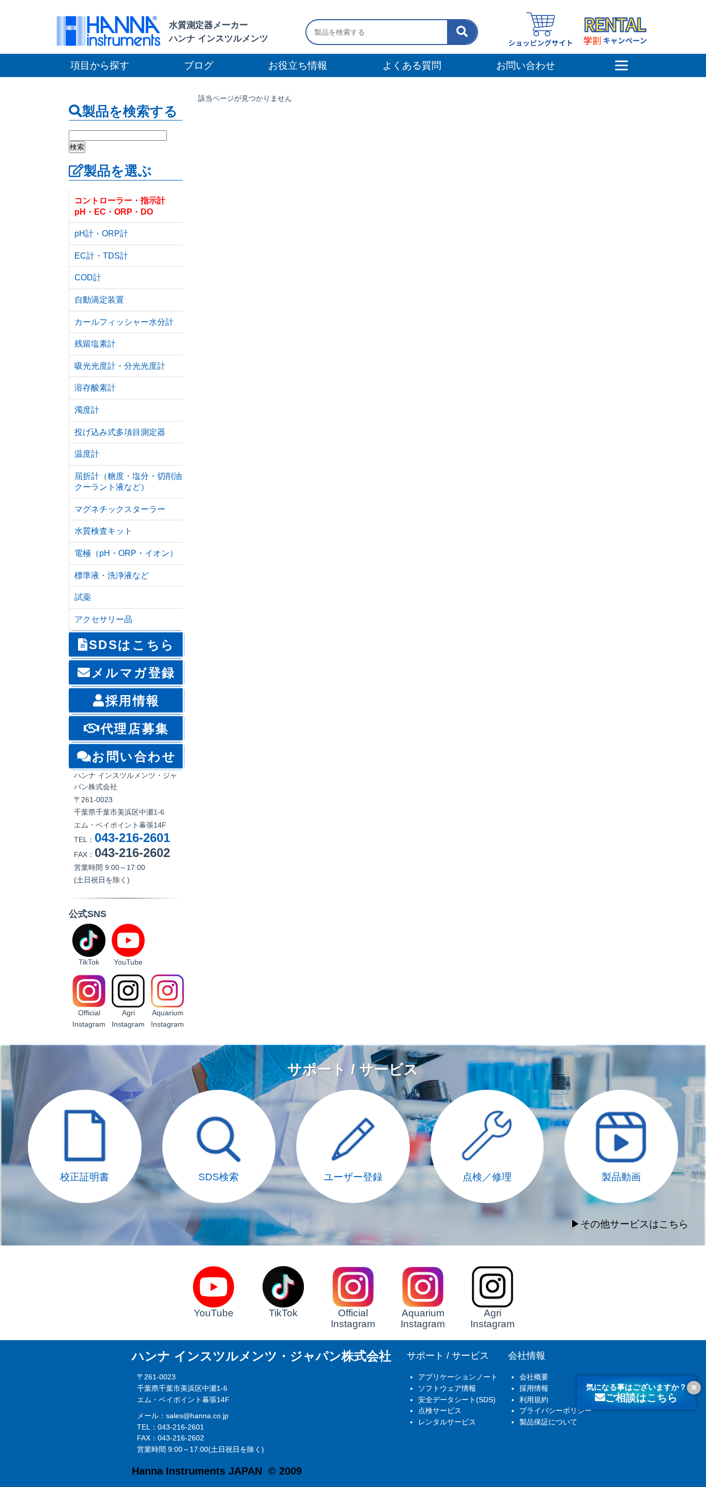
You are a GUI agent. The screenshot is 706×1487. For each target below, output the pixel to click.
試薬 (82, 597)
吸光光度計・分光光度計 (119, 366)
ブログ (198, 65)
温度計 (86, 453)
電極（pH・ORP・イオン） (126, 553)
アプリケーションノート (458, 1377)
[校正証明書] (85, 1095)
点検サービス (440, 1410)
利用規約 (533, 1399)
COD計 (87, 277)
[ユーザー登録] (353, 1095)
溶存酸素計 (95, 387)
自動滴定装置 (99, 299)
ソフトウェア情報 (447, 1388)
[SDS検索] (219, 1095)
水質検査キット (103, 531)
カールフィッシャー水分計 (124, 322)
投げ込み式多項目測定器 (119, 432)
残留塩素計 (95, 343)
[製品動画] (621, 1095)
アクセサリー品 (103, 619)
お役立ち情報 (297, 65)
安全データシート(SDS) (457, 1399)
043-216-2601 (132, 838)
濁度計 (86, 409)
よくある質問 (411, 65)
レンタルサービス (447, 1422)
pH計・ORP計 (101, 233)
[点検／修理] (487, 1095)
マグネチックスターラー (119, 509)
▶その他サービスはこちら (629, 1224)
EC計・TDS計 (101, 255)
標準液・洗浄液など (111, 575)
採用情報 (533, 1388)
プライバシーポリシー (555, 1410)
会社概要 (533, 1377)
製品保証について (548, 1422)
